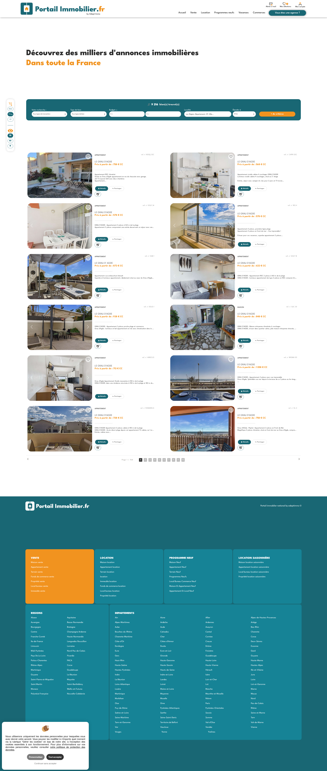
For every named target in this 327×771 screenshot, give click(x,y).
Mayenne (164, 694)
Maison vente (37, 562)
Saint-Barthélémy (75, 684)
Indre (117, 675)
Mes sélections (285, 5)
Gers (117, 656)
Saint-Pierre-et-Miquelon (42, 680)
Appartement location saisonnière (254, 567)
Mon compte (300, 7)
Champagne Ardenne (76, 632)
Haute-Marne (257, 661)
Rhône (253, 708)
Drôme (208, 646)
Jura (253, 675)
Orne (162, 703)
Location (205, 13)
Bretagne (71, 627)
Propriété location (108, 596)
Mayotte (71, 680)
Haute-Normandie (75, 637)
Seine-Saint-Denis (168, 718)
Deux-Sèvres (256, 641)
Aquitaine (71, 618)
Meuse (254, 694)
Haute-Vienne (212, 665)
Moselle (163, 699)
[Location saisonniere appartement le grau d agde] (59, 175)
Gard (253, 651)
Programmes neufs (224, 13)
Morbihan (119, 699)
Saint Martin (36, 684)
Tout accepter (55, 757)
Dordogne (119, 646)
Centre (34, 632)
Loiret (163, 684)
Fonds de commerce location (113, 586)
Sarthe (163, 713)
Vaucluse (164, 727)
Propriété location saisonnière (252, 577)
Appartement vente (39, 567)
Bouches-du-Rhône (123, 632)
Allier (208, 618)
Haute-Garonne (167, 661)
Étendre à (237, 110)
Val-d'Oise (210, 722)
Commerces (259, 13)
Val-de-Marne (257, 722)
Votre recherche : (39, 110)
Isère (208, 675)
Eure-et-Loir (165, 651)
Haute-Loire (211, 661)
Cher (162, 637)
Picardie (70, 656)
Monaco (34, 689)
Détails (103, 188)
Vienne (254, 727)
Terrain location (107, 572)
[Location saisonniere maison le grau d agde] (202, 327)
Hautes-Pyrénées (122, 670)
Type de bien (76, 110)
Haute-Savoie (166, 665)
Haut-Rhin (119, 661)
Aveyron (209, 627)
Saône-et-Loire (122, 713)
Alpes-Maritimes (122, 622)
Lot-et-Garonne (258, 684)
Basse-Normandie (75, 622)
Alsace (34, 618)
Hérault (209, 670)
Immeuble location (108, 581)
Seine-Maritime (122, 718)
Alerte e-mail (271, 6)
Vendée (209, 727)
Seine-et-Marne (258, 713)
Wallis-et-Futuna (74, 689)
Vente (193, 13)
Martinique (36, 670)
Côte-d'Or (119, 641)
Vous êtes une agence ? (287, 13)
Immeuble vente (38, 591)
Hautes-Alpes (257, 665)
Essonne (254, 646)
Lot (207, 684)
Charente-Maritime (123, 637)
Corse (69, 665)
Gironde (164, 656)
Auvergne (35, 622)
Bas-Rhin (255, 627)
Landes (163, 680)
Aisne (162, 618)
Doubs (163, 646)
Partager (118, 188)
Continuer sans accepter (45, 763)
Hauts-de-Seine (167, 670)
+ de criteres (264, 110)
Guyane (34, 675)
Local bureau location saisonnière (254, 572)
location (103, 577)
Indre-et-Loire (166, 675)
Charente (255, 632)
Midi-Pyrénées (37, 651)
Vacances (244, 13)
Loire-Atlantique (122, 684)
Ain (116, 618)
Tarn (253, 718)
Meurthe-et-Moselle (214, 694)
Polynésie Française (39, 694)
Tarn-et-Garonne (122, 722)
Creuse (209, 641)
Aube (117, 627)
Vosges (118, 732)
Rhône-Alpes (36, 665)
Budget (112, 110)
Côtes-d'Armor (167, 641)
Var (116, 727)
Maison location (107, 562)
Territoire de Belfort (169, 722)
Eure (117, 651)
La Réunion (72, 675)
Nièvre (208, 699)
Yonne (164, 732)
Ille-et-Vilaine (257, 670)
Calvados (164, 632)
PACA (69, 661)
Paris (208, 703)
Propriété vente (38, 581)
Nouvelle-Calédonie (76, 694)
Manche (209, 689)
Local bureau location (110, 591)
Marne (254, 689)
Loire (253, 680)
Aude (162, 627)
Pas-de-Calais (257, 703)
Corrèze (209, 637)
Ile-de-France (37, 641)
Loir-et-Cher (211, 680)
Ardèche (164, 622)
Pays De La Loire (38, 656)
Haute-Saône (121, 665)
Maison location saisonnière (251, 562)
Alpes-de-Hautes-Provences (263, 618)
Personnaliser (36, 757)
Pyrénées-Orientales (215, 708)
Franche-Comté (38, 637)
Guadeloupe (72, 670)
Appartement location (110, 567)
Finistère (209, 651)
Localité (187, 110)
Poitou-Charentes (39, 661)
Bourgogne (36, 627)
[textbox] (208, 114)
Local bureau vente (39, 586)
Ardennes (210, 622)
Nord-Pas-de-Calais (76, 651)
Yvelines (211, 732)
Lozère (118, 689)
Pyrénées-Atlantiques (170, 708)
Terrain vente (37, 572)
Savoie (209, 713)
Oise (117, 703)
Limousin (35, 646)
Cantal (209, 632)
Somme (209, 718)
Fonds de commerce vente (42, 577)
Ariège (254, 622)
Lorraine (71, 646)
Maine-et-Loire (167, 689)
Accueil (182, 13)
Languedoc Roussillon (76, 641)
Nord (253, 699)
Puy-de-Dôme (121, 708)
